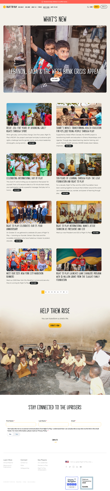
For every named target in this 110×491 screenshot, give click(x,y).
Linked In (77, 467)
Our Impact (21, 7)
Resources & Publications (7, 466)
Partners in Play (43, 465)
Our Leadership (42, 462)
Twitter (70, 467)
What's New (46, 7)
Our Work (27, 7)
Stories (40, 7)
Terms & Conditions (31, 481)
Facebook (66, 467)
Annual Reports (8, 462)
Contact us (24, 462)
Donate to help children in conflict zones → (56, 1)
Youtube (81, 467)
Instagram (73, 467)
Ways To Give (54, 7)
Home (10, 7)
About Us (34, 7)
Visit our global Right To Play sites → (81, 462)
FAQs (22, 465)
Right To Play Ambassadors (42, 469)
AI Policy (24, 481)
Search (91, 7)
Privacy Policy (18, 481)
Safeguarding (25, 468)
